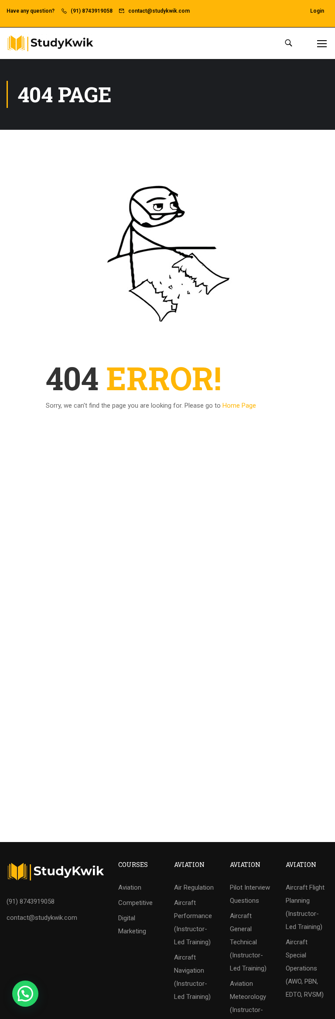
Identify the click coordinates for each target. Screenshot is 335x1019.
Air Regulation (194, 887)
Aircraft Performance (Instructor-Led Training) (193, 922)
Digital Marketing (132, 924)
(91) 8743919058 (92, 11)
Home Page (239, 405)
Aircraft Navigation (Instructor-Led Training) (192, 977)
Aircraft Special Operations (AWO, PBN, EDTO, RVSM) (305, 968)
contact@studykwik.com (159, 11)
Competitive (135, 903)
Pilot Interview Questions (250, 894)
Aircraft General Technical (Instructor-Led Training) (248, 942)
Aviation (129, 887)
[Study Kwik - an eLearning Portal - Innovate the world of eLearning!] (50, 43)
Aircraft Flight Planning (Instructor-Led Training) (305, 907)
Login (317, 11)
